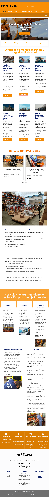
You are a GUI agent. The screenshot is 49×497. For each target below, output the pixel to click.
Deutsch (24, 15)
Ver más (6, 176)
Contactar (43, 11)
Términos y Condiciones (36, 494)
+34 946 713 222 (30, 6)
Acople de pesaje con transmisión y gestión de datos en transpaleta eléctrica (36, 171)
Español (31, 15)
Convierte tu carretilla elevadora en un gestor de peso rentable (13, 170)
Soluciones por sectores (26, 11)
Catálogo (16, 11)
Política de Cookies (24, 494)
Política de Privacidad (12, 494)
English (38, 15)
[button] (46, 15)
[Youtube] (41, 477)
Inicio (4, 11)
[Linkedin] (39, 477)
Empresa (10, 11)
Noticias (37, 11)
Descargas (3, 15)
